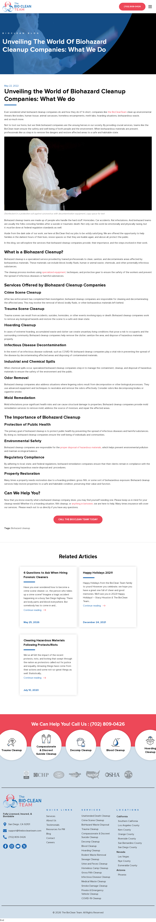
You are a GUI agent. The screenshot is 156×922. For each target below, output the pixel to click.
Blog (48, 834)
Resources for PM (55, 829)
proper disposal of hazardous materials (80, 447)
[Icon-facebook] (5, 846)
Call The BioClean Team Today (78, 519)
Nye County (124, 861)
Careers (50, 842)
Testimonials (52, 825)
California (122, 816)
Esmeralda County (127, 865)
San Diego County (127, 847)
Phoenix (122, 875)
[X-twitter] (24, 846)
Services (50, 816)
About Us (51, 820)
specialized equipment (54, 272)
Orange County (126, 834)
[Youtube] (18, 846)
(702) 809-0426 (107, 724)
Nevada (121, 852)
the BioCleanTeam (117, 112)
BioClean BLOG (21, 33)
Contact (50, 838)
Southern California (128, 821)
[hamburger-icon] (150, 6)
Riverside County (127, 838)
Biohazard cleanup (20, 528)
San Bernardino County (130, 843)
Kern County (124, 830)
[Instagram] (11, 846)
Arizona (121, 870)
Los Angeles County (128, 825)
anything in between (82, 503)
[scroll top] (149, 914)
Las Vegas (123, 856)
